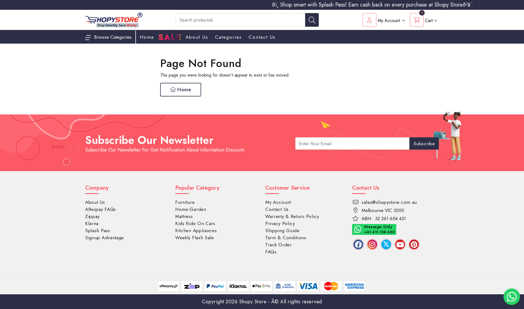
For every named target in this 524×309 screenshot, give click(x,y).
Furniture (185, 202)
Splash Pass (97, 230)
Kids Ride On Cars (195, 223)
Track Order (278, 244)
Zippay (92, 216)
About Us (197, 37)
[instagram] (372, 244)
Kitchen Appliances (196, 230)
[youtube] (400, 244)
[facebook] (358, 244)
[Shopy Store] (113, 19)
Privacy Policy (280, 223)
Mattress (184, 216)
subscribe (424, 143)
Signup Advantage (104, 237)
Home (183, 89)
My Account (278, 202)
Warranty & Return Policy (292, 216)
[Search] (312, 20)
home (147, 37)
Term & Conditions (285, 237)
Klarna (92, 223)
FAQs (271, 252)
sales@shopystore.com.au (389, 202)
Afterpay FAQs (100, 209)
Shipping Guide (282, 230)
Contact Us (262, 37)
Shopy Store (253, 301)
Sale (169, 37)
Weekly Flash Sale (194, 237)
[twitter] (386, 244)
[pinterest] (414, 244)
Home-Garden (190, 209)
